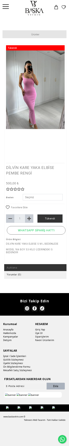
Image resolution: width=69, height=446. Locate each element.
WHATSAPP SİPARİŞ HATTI (36, 230)
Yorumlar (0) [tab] (14, 274)
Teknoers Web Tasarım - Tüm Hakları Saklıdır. (45, 420)
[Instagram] (27, 308)
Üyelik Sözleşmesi (13, 363)
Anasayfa (8, 329)
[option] (35, 106)
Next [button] (59, 108)
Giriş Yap (40, 329)
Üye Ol (39, 333)
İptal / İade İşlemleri (14, 356)
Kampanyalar (10, 336)
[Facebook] (35, 308)
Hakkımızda (9, 333)
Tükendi (50, 218)
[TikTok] (42, 308)
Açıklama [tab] (12, 267)
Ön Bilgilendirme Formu (16, 366)
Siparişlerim (42, 336)
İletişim (7, 340)
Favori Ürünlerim (44, 340)
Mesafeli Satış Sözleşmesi (17, 370)
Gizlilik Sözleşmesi (13, 359)
